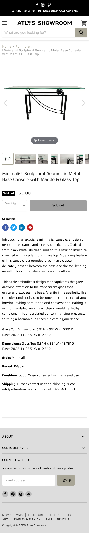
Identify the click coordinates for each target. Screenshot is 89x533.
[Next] (83, 103)
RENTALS (63, 519)
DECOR (70, 515)
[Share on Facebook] (5, 227)
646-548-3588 (25, 11)
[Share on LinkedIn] (22, 227)
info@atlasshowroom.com (60, 11)
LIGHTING (55, 515)
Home (6, 46)
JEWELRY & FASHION (27, 519)
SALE (48, 519)
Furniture (23, 46)
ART (5, 519)
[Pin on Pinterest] (30, 227)
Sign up (66, 480)
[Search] (81, 32)
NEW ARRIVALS (12, 515)
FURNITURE (36, 515)
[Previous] (5, 103)
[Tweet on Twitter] (13, 227)
